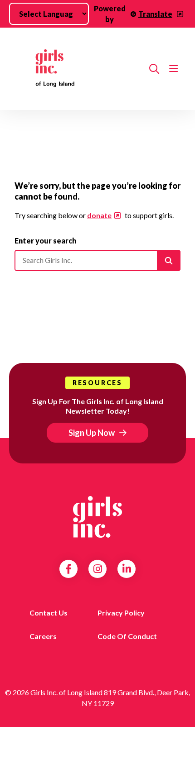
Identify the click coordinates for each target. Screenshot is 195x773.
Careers (43, 636)
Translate (155, 14)
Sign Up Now (91, 433)
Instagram (98, 568)
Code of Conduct (127, 636)
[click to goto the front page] (97, 517)
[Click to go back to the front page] (78, 69)
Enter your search (45, 240)
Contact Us (48, 612)
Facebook (68, 568)
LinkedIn (127, 568)
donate (99, 215)
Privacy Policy (121, 612)
